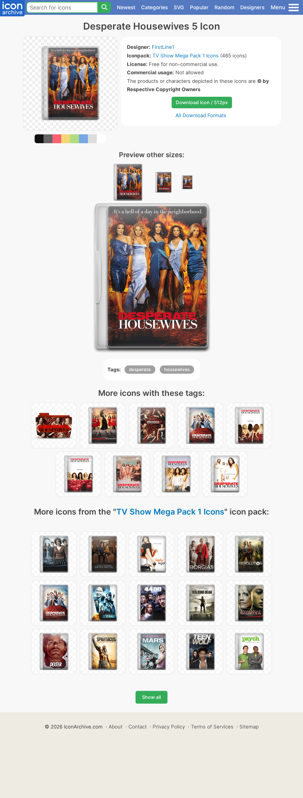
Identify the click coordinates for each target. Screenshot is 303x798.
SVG (179, 7)
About (116, 727)
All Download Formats (200, 115)
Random (224, 7)
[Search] (104, 7)
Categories (154, 7)
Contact (137, 727)
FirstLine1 (163, 47)
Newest (126, 7)
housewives (177, 369)
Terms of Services (212, 727)
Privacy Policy (169, 727)
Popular (199, 7)
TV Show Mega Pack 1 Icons (185, 56)
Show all (151, 697)
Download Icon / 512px (202, 102)
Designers (252, 7)
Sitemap (249, 727)
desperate (140, 369)
